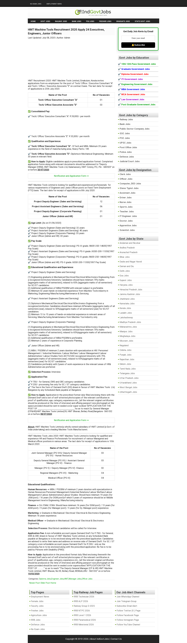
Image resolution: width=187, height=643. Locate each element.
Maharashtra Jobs (128, 327)
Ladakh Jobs (126, 313)
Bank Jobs (76, 21)
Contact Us (116, 639)
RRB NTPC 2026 (82, 610)
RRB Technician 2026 (84, 596)
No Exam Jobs (35, 4)
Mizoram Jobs (126, 341)
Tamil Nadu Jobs (128, 368)
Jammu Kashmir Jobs (130, 294)
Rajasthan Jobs (127, 359)
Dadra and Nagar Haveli (131, 261)
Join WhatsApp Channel (128, 596)
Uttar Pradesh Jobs (129, 378)
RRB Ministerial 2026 (84, 624)
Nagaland (124, 345)
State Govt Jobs (142, 21)
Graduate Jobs (123, 21)
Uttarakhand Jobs (128, 382)
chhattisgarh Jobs (128, 392)
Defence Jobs (38, 624)
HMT (66, 579)
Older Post (45, 583)
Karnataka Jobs (127, 303)
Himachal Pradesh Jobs (131, 289)
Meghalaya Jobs (127, 336)
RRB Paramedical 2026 (85, 620)
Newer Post (34, 583)
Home (33, 21)
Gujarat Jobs (126, 280)
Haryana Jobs (126, 285)
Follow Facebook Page (128, 615)
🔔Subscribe (138, 45)
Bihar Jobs (125, 257)
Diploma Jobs (45, 579)
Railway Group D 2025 (84, 606)
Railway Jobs (61, 21)
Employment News (54, 4)
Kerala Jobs (125, 308)
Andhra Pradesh (127, 247)
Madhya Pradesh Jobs (130, 322)
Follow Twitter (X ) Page (128, 610)
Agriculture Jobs (39, 615)
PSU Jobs (90, 21)
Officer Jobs (87, 579)
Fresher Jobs (105, 21)
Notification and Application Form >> (71, 176)
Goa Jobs (124, 275)
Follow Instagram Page (128, 620)
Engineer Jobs (57, 579)
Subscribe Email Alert (127, 606)
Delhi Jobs (125, 271)
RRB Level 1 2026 (82, 615)
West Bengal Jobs (128, 387)
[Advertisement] (71, 57)
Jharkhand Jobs (127, 299)
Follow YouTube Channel (128, 624)
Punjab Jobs (125, 354)
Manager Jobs (75, 579)
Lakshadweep (126, 317)
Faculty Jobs (37, 606)
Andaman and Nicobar (130, 243)
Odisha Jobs (125, 350)
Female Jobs (37, 601)
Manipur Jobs (126, 331)
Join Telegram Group (126, 601)
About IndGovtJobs (99, 639)
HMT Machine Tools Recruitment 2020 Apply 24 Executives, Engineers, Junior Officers (66, 31)
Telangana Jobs (127, 373)
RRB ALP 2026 (81, 601)
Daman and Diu (127, 266)
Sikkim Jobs (125, 364)
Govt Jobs (45, 21)
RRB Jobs (35, 620)
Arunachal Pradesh (128, 252)
